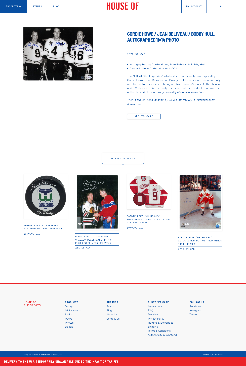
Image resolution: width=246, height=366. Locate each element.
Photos (69, 322)
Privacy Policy (156, 318)
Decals (69, 326)
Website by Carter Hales (213, 354)
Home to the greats (32, 304)
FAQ (150, 310)
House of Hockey (123, 7)
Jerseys (69, 306)
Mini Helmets (73, 310)
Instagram (195, 310)
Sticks (68, 314)
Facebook (195, 306)
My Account (194, 6)
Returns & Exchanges (160, 322)
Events (37, 6)
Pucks (68, 318)
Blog (56, 6)
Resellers (153, 314)
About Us (111, 314)
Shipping (153, 326)
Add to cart (144, 116)
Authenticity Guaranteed (162, 334)
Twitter (193, 314)
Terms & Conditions (159, 330)
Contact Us (112, 318)
